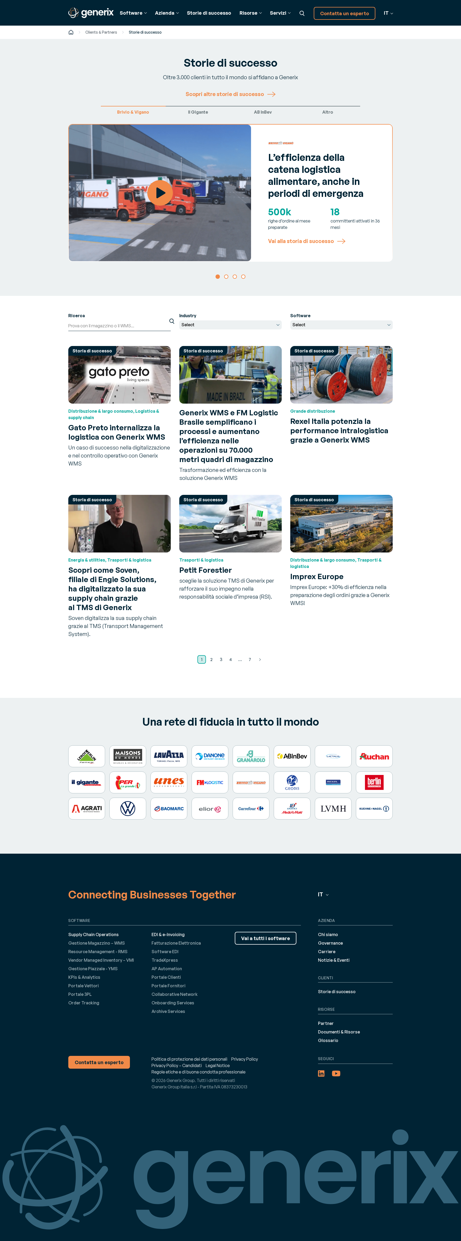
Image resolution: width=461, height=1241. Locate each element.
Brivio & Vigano (133, 112)
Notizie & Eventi (333, 960)
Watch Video (160, 193)
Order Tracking (83, 1002)
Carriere (326, 951)
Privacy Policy (244, 1059)
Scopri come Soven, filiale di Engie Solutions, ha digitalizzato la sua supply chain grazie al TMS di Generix (112, 588)
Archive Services (168, 1011)
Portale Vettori (83, 985)
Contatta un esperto (344, 13)
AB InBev (263, 112)
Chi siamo (328, 934)
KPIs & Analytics (84, 977)
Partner (326, 1023)
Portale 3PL (80, 994)
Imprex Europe (317, 576)
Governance (330, 943)
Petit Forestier (205, 570)
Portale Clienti (166, 977)
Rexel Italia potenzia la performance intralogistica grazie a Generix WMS (339, 430)
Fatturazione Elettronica (176, 943)
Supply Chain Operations (93, 934)
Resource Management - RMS (98, 951)
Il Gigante (198, 112)
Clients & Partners (101, 32)
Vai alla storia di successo (301, 241)
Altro (327, 112)
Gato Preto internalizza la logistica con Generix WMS (116, 432)
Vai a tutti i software (265, 938)
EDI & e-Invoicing (168, 934)
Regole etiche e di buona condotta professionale (198, 1072)
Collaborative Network (175, 994)
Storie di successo (209, 13)
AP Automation (167, 968)
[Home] (71, 32)
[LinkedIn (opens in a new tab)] (321, 1073)
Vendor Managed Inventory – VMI (101, 960)
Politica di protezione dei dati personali (189, 1059)
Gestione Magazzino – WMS (96, 943)
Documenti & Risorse (339, 1032)
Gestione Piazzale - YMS (93, 968)
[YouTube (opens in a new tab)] (336, 1073)
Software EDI (165, 951)
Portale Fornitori (168, 985)
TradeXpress (165, 960)
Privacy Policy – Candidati (177, 1065)
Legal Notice (218, 1065)
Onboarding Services (173, 1002)
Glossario (328, 1040)
